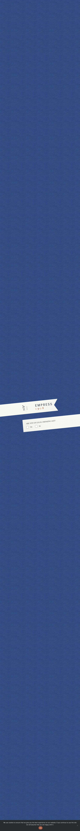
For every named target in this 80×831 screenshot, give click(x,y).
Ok (40, 828)
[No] (77, 825)
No (40, 426)
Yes (31, 427)
